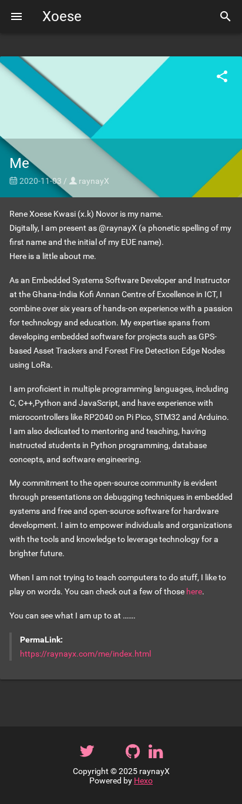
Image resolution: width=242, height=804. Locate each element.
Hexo (143, 780)
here (194, 591)
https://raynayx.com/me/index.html (85, 653)
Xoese (62, 16)
